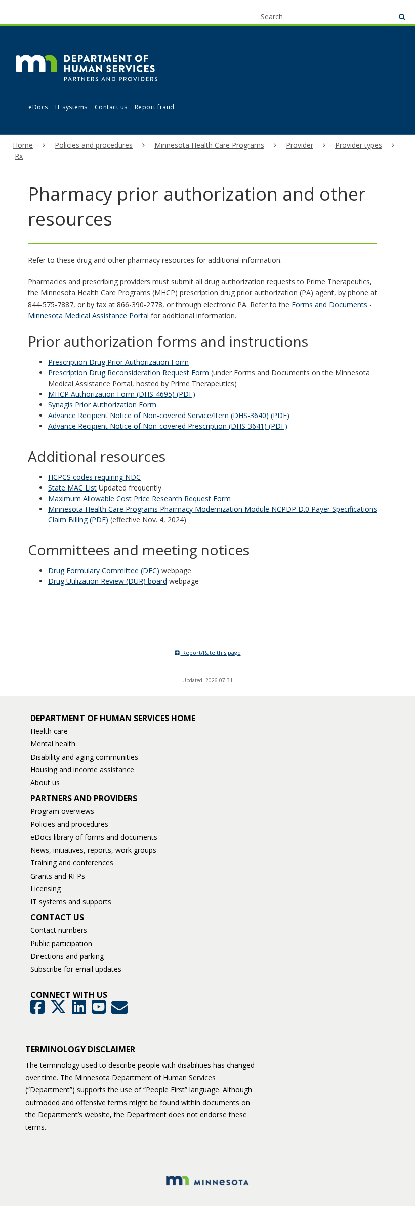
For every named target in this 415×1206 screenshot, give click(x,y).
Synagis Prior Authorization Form (102, 404)
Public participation (61, 943)
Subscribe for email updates (75, 969)
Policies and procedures (94, 145)
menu (26, 11)
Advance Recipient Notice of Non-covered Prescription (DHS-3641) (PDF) (167, 426)
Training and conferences (71, 863)
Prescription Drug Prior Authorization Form (118, 362)
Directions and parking (67, 956)
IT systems (71, 107)
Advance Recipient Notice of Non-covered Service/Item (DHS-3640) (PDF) (168, 415)
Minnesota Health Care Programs (209, 145)
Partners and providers (83, 798)
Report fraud (155, 107)
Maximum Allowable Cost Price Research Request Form (139, 498)
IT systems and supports (70, 902)
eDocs (38, 107)
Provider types (358, 145)
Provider (299, 145)
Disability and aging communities (84, 757)
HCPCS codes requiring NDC (94, 477)
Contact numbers (58, 930)
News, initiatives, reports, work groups (93, 850)
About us (45, 782)
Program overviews (62, 811)
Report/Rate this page (211, 652)
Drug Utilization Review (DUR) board (107, 581)
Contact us (111, 107)
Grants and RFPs (57, 876)
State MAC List (72, 488)
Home (23, 145)
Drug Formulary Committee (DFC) (103, 570)
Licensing (45, 888)
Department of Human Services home (112, 718)
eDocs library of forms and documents (93, 837)
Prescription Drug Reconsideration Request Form (128, 373)
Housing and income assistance (82, 769)
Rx (19, 156)
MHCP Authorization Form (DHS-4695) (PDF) (121, 394)
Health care (49, 731)
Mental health (52, 743)
